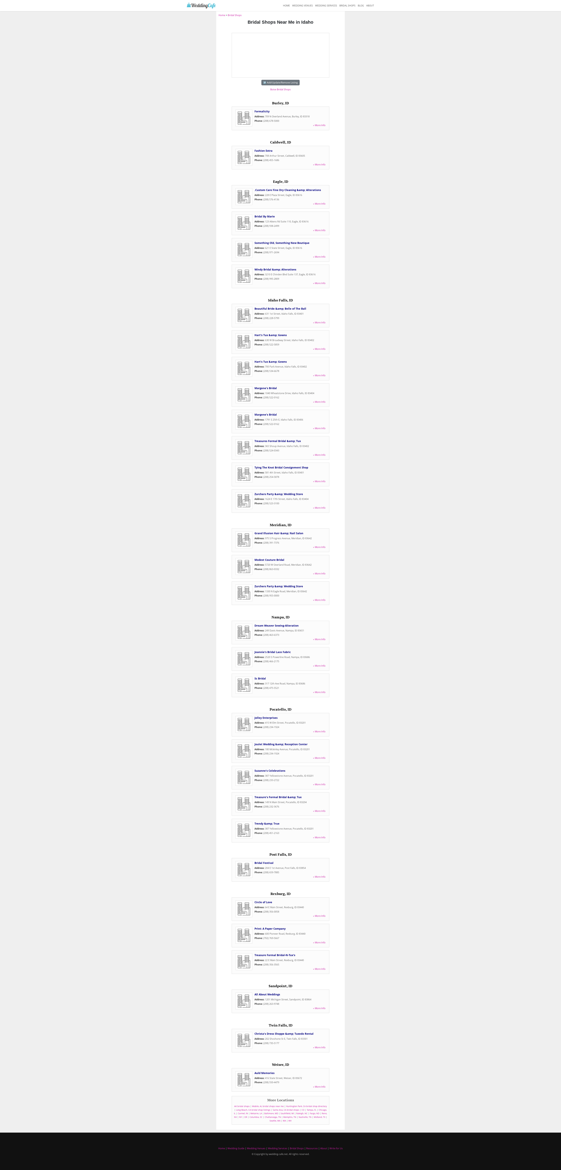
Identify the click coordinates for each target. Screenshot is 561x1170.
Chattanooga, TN (273, 1117)
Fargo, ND (314, 1113)
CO (303, 1109)
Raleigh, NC (302, 1113)
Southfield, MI (287, 1113)
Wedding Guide (235, 1148)
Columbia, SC (256, 1117)
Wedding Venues (302, 5)
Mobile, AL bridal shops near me (268, 1106)
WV (289, 1120)
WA (284, 1120)
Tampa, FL (311, 1109)
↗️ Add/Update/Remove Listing (280, 82)
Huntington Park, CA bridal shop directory (306, 1106)
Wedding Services (326, 5)
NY (240, 1117)
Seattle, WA (275, 1120)
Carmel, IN (243, 1113)
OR (245, 1117)
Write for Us (336, 1148)
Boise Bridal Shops (280, 89)
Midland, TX (319, 1117)
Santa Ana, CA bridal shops (286, 1109)
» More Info (319, 125)
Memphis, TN (289, 1117)
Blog (361, 5)
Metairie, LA (256, 1113)
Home (286, 5)
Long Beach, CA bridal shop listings (253, 1109)
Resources (312, 1148)
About (370, 5)
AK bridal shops (242, 1106)
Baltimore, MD (271, 1113)
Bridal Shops (347, 5)
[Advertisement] (200, 57)
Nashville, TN (305, 1117)
